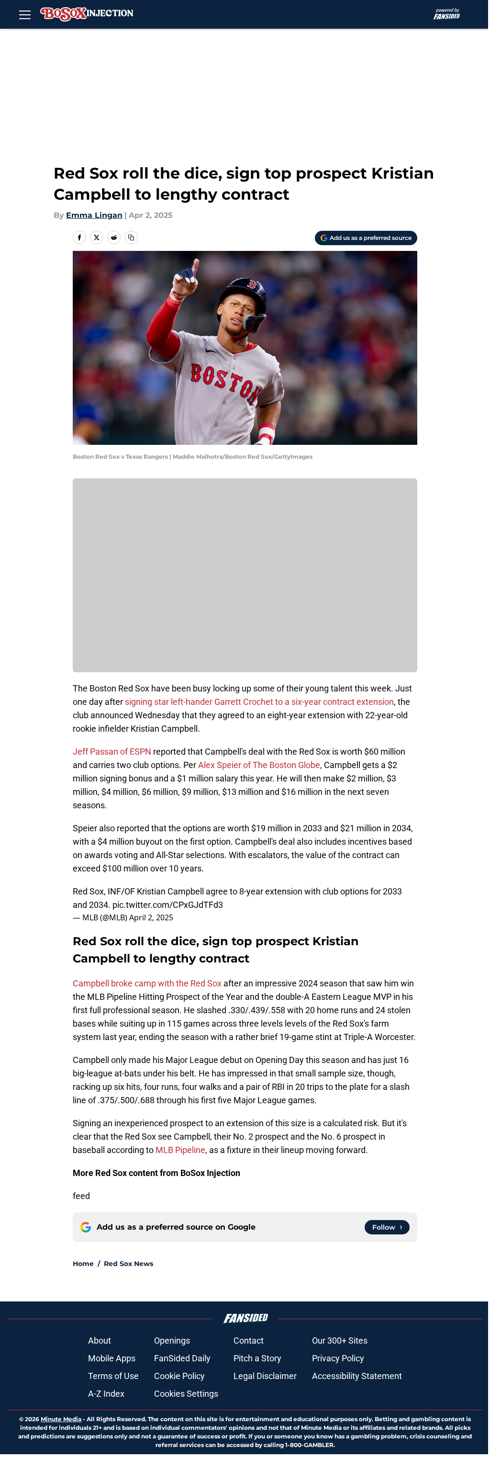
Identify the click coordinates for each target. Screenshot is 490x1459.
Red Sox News (128, 1263)
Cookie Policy (179, 1376)
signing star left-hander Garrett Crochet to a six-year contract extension (259, 702)
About (99, 1340)
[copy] (131, 237)
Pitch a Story (257, 1358)
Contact (249, 1340)
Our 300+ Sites (340, 1340)
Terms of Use (113, 1376)
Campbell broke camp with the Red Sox (147, 983)
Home (83, 1263)
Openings (172, 1340)
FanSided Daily (182, 1358)
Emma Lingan (94, 215)
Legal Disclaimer (265, 1376)
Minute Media (61, 1419)
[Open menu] (25, 14)
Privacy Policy (338, 1358)
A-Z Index (106, 1394)
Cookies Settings (186, 1394)
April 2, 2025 (151, 917)
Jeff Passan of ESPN (112, 751)
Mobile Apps (111, 1358)
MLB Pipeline (180, 1150)
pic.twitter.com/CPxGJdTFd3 (167, 905)
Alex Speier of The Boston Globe (259, 765)
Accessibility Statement (357, 1376)
